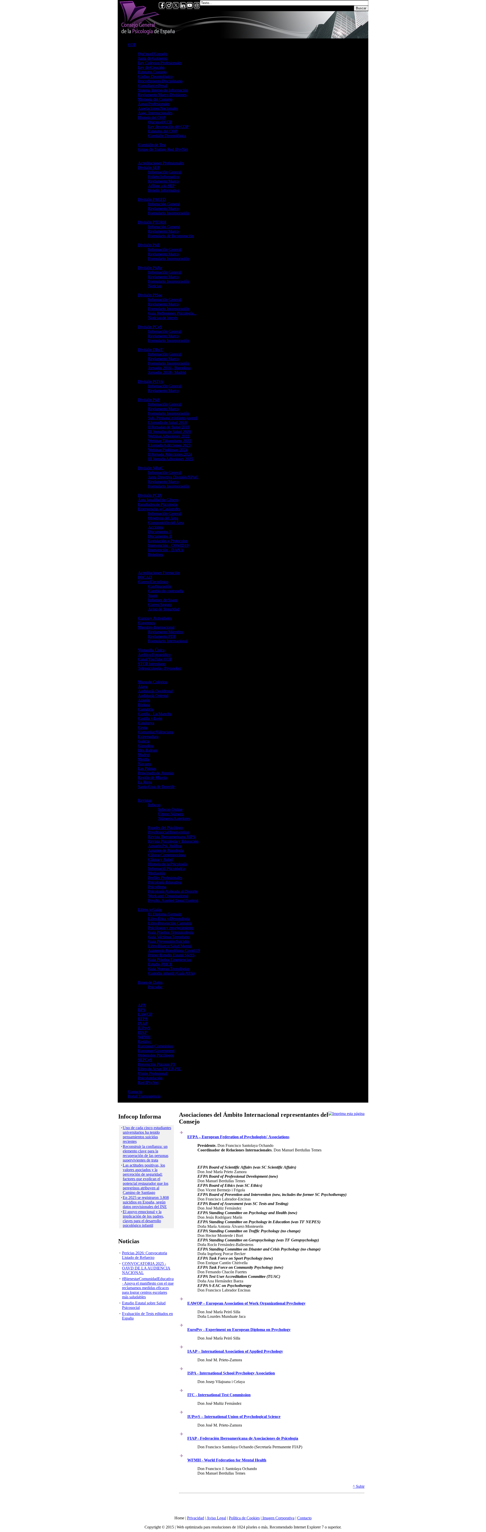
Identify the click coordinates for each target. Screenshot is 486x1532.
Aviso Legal (216, 1518)
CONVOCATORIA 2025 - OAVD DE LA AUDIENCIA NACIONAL (146, 1268)
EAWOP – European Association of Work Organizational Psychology (246, 1303)
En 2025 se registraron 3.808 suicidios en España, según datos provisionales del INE (146, 1202)
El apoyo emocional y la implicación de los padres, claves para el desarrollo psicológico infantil (143, 1219)
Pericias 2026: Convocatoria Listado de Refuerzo (144, 1255)
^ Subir (358, 1486)
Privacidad (195, 1518)
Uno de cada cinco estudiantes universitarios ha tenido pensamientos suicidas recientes (147, 1135)
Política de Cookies (244, 1518)
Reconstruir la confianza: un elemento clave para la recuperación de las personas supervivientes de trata (145, 1153)
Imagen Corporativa (277, 1518)
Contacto (304, 1518)
